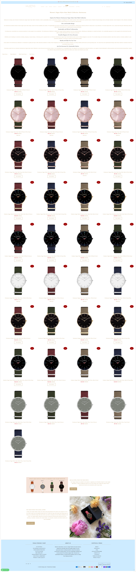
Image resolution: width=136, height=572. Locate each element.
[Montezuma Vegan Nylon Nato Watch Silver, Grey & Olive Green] (18, 405)
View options (18, 94)
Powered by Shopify (51, 566)
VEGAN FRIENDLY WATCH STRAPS (39, 554)
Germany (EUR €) (129, 2)
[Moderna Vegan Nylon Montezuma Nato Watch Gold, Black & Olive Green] (118, 197)
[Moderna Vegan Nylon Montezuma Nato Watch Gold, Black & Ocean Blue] (51, 197)
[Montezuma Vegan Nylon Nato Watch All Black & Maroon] (18, 72)
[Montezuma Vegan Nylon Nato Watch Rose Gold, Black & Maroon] (18, 155)
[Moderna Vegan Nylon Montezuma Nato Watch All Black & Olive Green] (118, 239)
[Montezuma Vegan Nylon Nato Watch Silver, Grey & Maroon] (51, 405)
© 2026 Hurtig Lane (42, 566)
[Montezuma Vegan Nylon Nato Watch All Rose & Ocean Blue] (84, 114)
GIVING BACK (97, 548)
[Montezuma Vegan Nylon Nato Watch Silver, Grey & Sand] (118, 405)
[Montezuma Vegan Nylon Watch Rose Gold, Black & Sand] (84, 155)
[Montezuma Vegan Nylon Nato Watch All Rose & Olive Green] (18, 114)
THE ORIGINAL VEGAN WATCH (39, 548)
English (100, 564)
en (124, 2)
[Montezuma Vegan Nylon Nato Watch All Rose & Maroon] (51, 114)
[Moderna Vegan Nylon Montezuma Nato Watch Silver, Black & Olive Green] (18, 363)
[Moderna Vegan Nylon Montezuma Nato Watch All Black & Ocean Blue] (51, 239)
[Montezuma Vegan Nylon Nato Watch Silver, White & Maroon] (51, 281)
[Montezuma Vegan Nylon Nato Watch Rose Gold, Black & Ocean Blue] (51, 155)
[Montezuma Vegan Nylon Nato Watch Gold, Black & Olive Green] (51, 321)
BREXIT (96, 546)
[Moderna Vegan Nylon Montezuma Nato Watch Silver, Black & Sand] (84, 363)
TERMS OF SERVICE (97, 556)
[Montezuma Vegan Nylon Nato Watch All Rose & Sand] (118, 114)
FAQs (97, 549)
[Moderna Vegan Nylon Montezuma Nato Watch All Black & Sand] (84, 239)
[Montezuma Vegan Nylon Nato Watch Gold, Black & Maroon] (18, 321)
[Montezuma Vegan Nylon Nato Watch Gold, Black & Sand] (84, 321)
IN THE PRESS (39, 546)
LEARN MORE (30, 523)
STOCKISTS (96, 554)
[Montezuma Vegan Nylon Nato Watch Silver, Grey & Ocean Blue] (18, 443)
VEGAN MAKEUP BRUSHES (39, 549)
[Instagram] (28, 564)
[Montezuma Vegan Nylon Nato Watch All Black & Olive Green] (118, 72)
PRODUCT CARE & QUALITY (39, 557)
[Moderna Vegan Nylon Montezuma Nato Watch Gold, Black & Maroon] (18, 197)
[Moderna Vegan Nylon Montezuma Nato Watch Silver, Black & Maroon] (51, 363)
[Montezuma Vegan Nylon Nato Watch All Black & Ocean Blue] (51, 72)
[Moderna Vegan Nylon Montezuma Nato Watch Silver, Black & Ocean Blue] (118, 363)
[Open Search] (102, 6)
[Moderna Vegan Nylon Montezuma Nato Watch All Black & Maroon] (18, 239)
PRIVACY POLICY (96, 557)
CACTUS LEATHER (39, 551)
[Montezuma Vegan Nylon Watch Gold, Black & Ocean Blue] (118, 321)
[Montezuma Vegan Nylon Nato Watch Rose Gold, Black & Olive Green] (118, 155)
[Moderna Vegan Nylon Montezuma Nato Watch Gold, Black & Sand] (84, 197)
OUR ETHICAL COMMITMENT (39, 556)
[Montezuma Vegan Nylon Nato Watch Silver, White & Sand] (84, 281)
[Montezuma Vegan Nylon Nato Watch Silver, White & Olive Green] (18, 281)
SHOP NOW (73, 488)
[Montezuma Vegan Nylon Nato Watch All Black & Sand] (84, 72)
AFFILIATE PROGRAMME (97, 551)
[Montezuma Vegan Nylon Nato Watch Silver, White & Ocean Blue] (118, 281)
